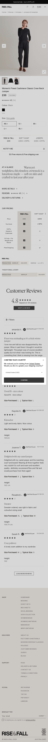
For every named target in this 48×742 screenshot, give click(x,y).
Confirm (24, 380)
